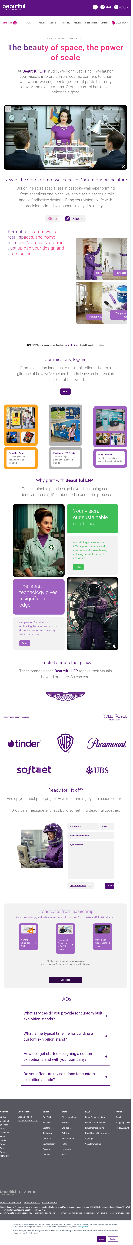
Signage (89, 1138)
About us (77, 23)
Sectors (53, 23)
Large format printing (95, 1117)
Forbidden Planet (17, 453)
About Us (47, 1138)
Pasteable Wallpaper (100, 316)
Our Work (47, 1117)
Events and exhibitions (95, 1122)
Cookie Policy (49, 1202)
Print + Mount (68, 1138)
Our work (30, 23)
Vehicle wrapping (93, 1144)
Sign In (119, 1117)
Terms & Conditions (10, 1202)
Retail (64, 1144)
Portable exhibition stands (97, 1133)
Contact (104, 23)
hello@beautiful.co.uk (28, 1120)
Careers (46, 1149)
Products (42, 23)
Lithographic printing (94, 1128)
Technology (65, 23)
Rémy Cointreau (105, 454)
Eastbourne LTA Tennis (64, 453)
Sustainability (49, 1144)
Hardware (66, 1149)
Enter (65, 391)
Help (64, 1154)
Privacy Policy (83, 1226)
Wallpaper (66, 1128)
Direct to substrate (70, 1117)
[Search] (95, 7)
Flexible (65, 1122)
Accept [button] (101, 1239)
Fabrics (65, 1133)
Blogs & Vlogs (91, 23)
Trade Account (122, 1128)
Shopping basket (123, 1122)
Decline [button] (113, 1239)
